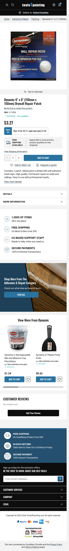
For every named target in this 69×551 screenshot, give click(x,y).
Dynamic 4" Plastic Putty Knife (48, 356)
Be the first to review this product (18, 108)
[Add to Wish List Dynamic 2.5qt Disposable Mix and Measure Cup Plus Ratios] (28, 379)
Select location (40, 12)
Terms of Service (32, 547)
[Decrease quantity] (7, 158)
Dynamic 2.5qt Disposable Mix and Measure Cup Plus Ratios (17, 358)
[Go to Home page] (33, 5)
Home (6, 19)
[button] (33, 489)
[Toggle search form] (13, 5)
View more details (13, 182)
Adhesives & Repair (20, 19)
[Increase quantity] (19, 158)
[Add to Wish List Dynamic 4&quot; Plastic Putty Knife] (59, 379)
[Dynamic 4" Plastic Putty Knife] (49, 338)
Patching (35, 19)
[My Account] (54, 5)
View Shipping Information (15, 151)
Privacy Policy (56, 544)
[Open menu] (7, 5)
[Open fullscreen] (33, 56)
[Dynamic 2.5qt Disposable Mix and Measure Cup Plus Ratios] (17, 338)
